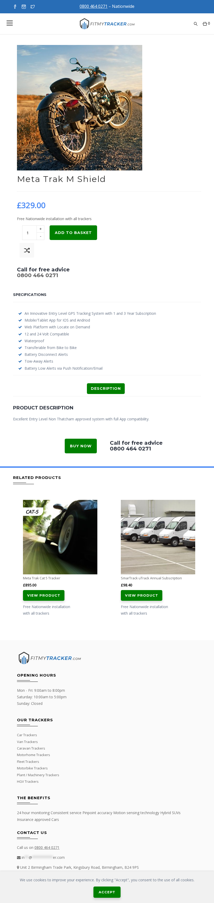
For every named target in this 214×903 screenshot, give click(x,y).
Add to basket (73, 232)
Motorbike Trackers (32, 768)
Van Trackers (27, 741)
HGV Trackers (28, 781)
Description (106, 388)
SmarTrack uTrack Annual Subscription (151, 578)
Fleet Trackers (28, 761)
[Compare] (27, 250)
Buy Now (81, 446)
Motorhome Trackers (33, 754)
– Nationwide (107, 6)
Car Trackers (27, 735)
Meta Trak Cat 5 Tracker (41, 578)
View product (43, 595)
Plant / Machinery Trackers (38, 775)
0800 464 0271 (37, 275)
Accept (107, 892)
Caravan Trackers (31, 748)
